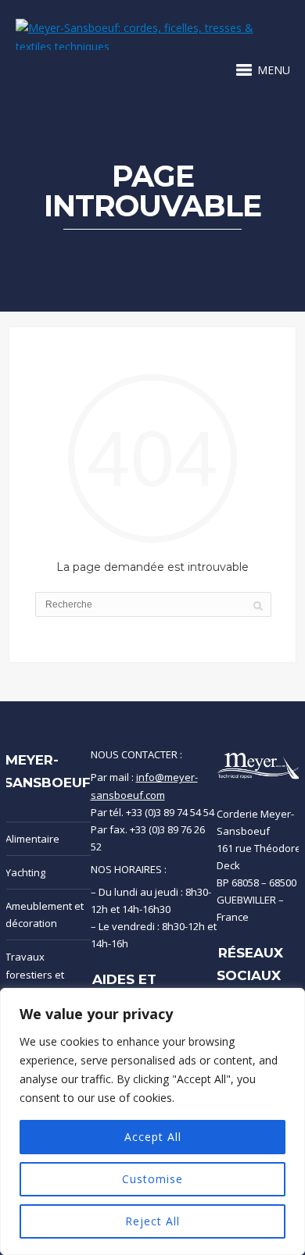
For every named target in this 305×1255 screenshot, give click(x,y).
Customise (152, 1178)
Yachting (25, 872)
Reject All (152, 1221)
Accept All (152, 1136)
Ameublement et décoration (44, 914)
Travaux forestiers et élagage (34, 974)
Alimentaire (32, 839)
